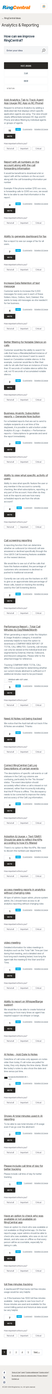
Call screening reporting (18, 540)
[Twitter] (5, 1377)
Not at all (12, 148)
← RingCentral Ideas (11, 18)
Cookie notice (43, 1372)
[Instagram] (5, 1382)
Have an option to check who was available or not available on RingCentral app (23, 1219)
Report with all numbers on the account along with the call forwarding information (21, 165)
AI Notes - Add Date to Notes (21, 1054)
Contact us (15, 1379)
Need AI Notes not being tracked (23, 718)
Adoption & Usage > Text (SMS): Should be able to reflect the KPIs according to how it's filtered (23, 840)
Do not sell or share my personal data (24, 1376)
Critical (40, 148)
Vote (9, 136)
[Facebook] (5, 1373)
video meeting (12, 942)
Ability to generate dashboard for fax (25, 236)
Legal (23, 1372)
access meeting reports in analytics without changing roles (24, 891)
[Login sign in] (44, 6)
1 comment (28, 508)
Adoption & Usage (41, 129)
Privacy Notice (42, 1376)
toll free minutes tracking (18, 1284)
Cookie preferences (32, 1372)
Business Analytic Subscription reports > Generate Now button (22, 415)
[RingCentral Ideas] (16, 7)
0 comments (27, 129)
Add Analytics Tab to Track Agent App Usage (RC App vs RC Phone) (23, 101)
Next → (37, 1352)
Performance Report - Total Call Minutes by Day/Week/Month (22, 628)
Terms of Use (16, 1372)
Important (25, 148)
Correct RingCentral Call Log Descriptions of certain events (21, 767)
